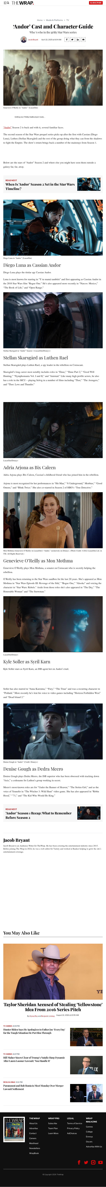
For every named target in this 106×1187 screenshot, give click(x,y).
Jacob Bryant (33, 40)
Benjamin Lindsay (48, 1016)
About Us (33, 1123)
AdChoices (72, 1133)
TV (67, 20)
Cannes (89, 1126)
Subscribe (96, 3)
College (89, 1131)
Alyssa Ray (33, 1016)
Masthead (33, 1143)
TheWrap (34, 1118)
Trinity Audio (29, 117)
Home (40, 20)
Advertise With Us (94, 1146)
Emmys (89, 1136)
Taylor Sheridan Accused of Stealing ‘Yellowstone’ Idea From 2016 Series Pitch (53, 1007)
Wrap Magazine (91, 1120)
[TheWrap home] (23, 3)
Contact (32, 1133)
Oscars (89, 1141)
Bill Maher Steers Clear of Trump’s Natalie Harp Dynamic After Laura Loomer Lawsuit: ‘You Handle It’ (34, 1059)
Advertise (33, 1128)
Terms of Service (74, 1123)
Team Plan (53, 1128)
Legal (70, 1118)
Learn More (53, 1133)
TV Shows (7, 1026)
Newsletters (34, 1148)
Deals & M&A (9, 1082)
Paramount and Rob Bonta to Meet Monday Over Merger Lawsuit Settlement (33, 1087)
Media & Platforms (54, 20)
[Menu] (6, 3)
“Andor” (7, 127)
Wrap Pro (53, 1118)
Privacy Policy (73, 1128)
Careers (32, 1138)
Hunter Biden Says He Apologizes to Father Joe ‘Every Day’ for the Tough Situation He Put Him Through (34, 1031)
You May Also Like (21, 933)
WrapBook (34, 1153)
